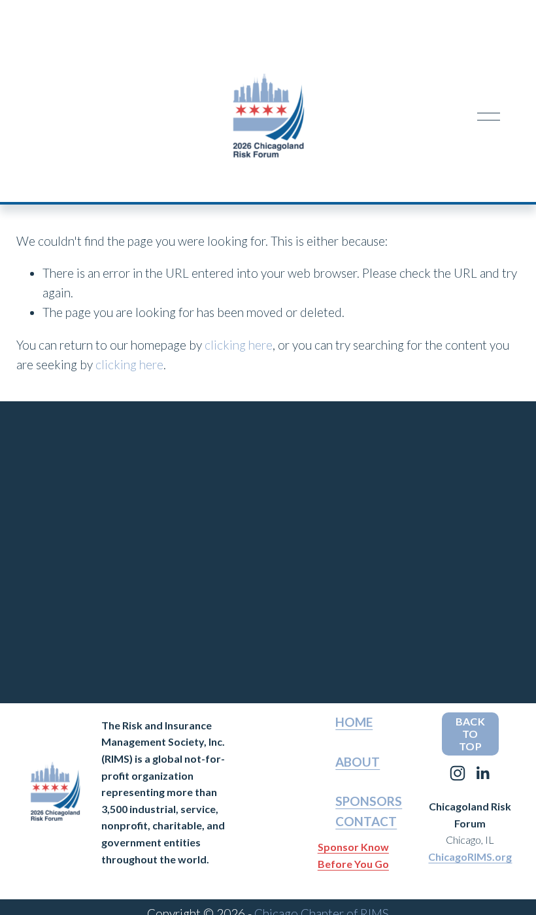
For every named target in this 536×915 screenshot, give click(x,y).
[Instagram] (457, 773)
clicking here (239, 344)
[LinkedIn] (482, 773)
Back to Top (470, 733)
